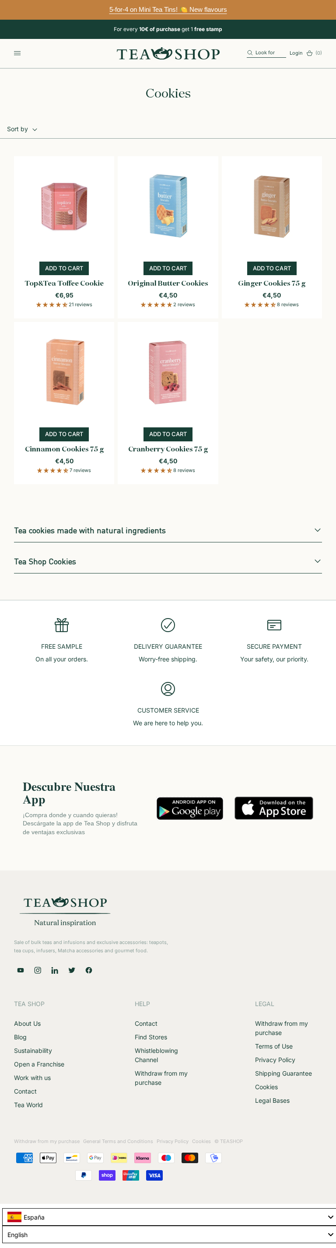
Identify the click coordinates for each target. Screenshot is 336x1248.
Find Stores (151, 1037)
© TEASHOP (228, 1141)
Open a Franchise (39, 1064)
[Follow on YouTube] (20, 970)
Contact (25, 1091)
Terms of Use (274, 1046)
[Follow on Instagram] (37, 970)
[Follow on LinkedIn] (54, 970)
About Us (27, 1023)
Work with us (32, 1077)
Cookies (266, 1087)
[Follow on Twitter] (71, 970)
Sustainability (33, 1050)
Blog (20, 1037)
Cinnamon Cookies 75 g (64, 449)
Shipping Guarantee (283, 1073)
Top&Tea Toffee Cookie (64, 283)
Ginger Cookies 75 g (271, 283)
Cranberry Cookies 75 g (168, 449)
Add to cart (67, 270)
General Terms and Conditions (118, 1141)
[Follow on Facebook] (88, 970)
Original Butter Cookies (168, 283)
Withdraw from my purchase (47, 1141)
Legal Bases (272, 1100)
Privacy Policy (275, 1059)
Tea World (28, 1104)
